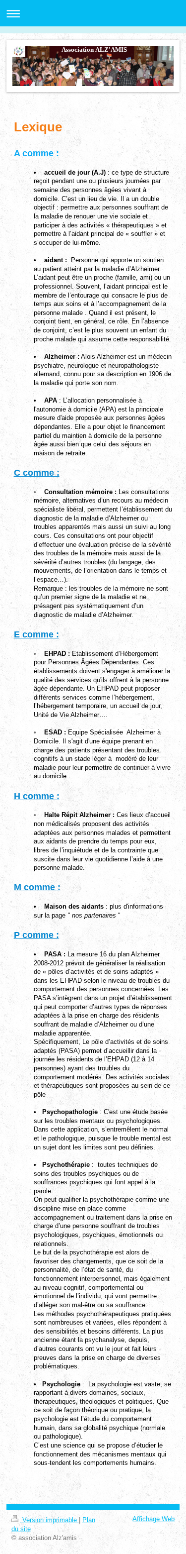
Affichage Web (153, 1519)
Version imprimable (49, 1520)
